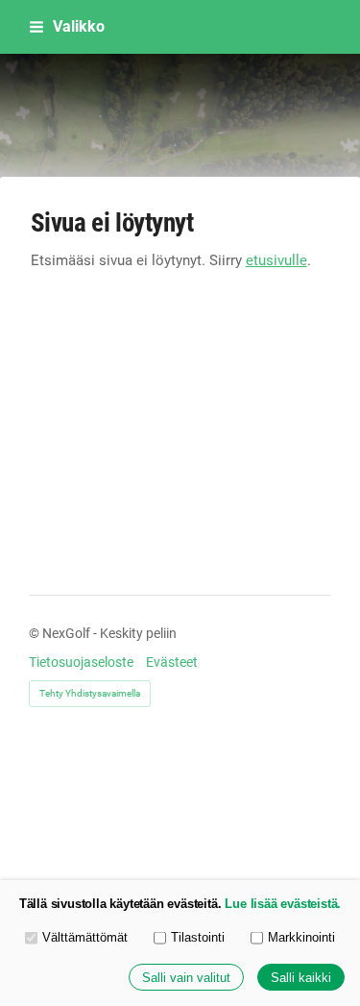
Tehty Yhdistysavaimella (89, 693)
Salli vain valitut (186, 977)
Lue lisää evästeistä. (283, 903)
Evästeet (172, 662)
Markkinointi (301, 937)
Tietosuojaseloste (81, 662)
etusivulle (276, 260)
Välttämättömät (85, 937)
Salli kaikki (301, 977)
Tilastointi (198, 937)
